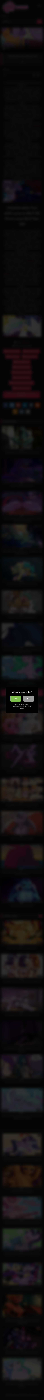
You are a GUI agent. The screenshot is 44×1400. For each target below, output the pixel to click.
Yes (15, 698)
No (28, 698)
